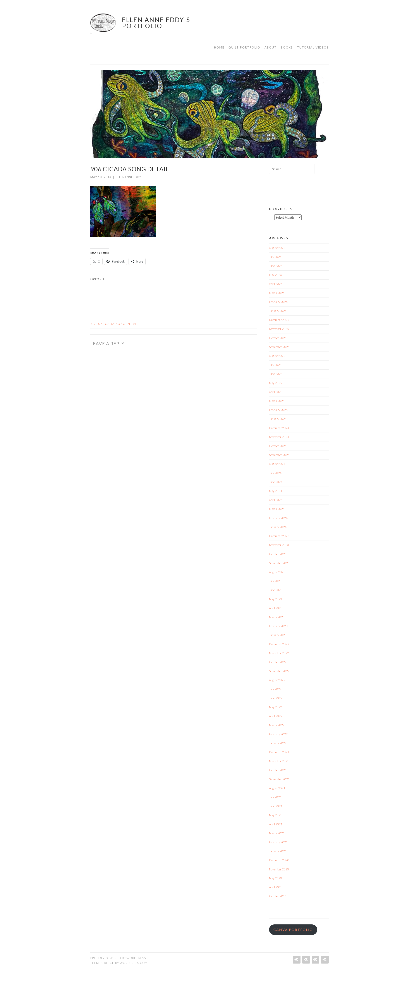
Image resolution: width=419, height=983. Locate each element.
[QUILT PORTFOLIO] (305, 960)
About (270, 47)
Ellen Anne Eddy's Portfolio (156, 23)
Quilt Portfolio (244, 47)
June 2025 (275, 374)
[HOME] (296, 960)
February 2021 (278, 842)
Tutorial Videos (313, 47)
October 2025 (278, 338)
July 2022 (275, 689)
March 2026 (277, 293)
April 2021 (275, 824)
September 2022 (279, 671)
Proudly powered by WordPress (118, 958)
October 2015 (278, 896)
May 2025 (275, 383)
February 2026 (278, 302)
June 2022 (275, 698)
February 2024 (278, 518)
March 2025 (277, 401)
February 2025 (278, 410)
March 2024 (277, 509)
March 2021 (277, 833)
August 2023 (277, 572)
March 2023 (277, 617)
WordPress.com (134, 963)
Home (219, 47)
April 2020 (275, 887)
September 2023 (279, 563)
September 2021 (279, 779)
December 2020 (279, 860)
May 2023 (275, 599)
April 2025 (275, 392)
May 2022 (275, 707)
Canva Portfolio (293, 929)
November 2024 (279, 437)
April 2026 (275, 283)
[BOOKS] (324, 960)
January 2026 (278, 311)
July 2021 (275, 797)
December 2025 (279, 320)
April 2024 (275, 500)
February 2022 (278, 734)
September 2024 (279, 455)
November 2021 (279, 761)
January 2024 (278, 527)
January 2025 (278, 419)
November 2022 (279, 653)
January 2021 (278, 851)
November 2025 (279, 329)
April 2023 (275, 608)
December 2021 (279, 752)
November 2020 (279, 869)
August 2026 (277, 248)
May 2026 (275, 275)
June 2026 (275, 266)
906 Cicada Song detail (114, 323)
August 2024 (277, 464)
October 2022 (278, 662)
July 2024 (275, 473)
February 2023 (278, 626)
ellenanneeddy (128, 177)
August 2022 (277, 680)
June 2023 (275, 590)
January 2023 (278, 635)
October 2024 (278, 446)
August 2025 (277, 356)
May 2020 (275, 878)
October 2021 (278, 770)
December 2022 (279, 644)
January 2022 (278, 743)
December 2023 (279, 536)
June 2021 (275, 806)
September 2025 (279, 347)
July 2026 (275, 257)
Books (287, 47)
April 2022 (275, 716)
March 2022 (277, 725)
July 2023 (275, 581)
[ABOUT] (315, 960)
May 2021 (275, 815)
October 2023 (278, 554)
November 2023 (279, 545)
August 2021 (277, 788)
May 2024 (275, 491)
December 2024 (279, 428)
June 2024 (275, 482)
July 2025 (275, 365)
